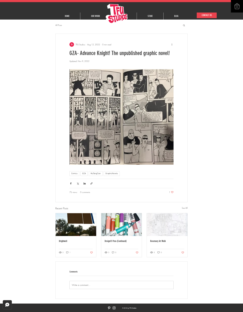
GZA (84, 173)
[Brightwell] (76, 224)
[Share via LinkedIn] (84, 183)
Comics (74, 173)
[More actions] (172, 44)
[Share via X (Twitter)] (77, 183)
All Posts (58, 25)
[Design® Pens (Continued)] (121, 224)
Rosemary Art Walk (158, 241)
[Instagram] (114, 308)
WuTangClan (96, 173)
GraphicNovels (111, 173)
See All (185, 208)
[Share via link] (91, 183)
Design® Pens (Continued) (116, 241)
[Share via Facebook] (70, 183)
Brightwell (63, 241)
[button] (237, 6)
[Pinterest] (109, 308)
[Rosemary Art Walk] (167, 224)
